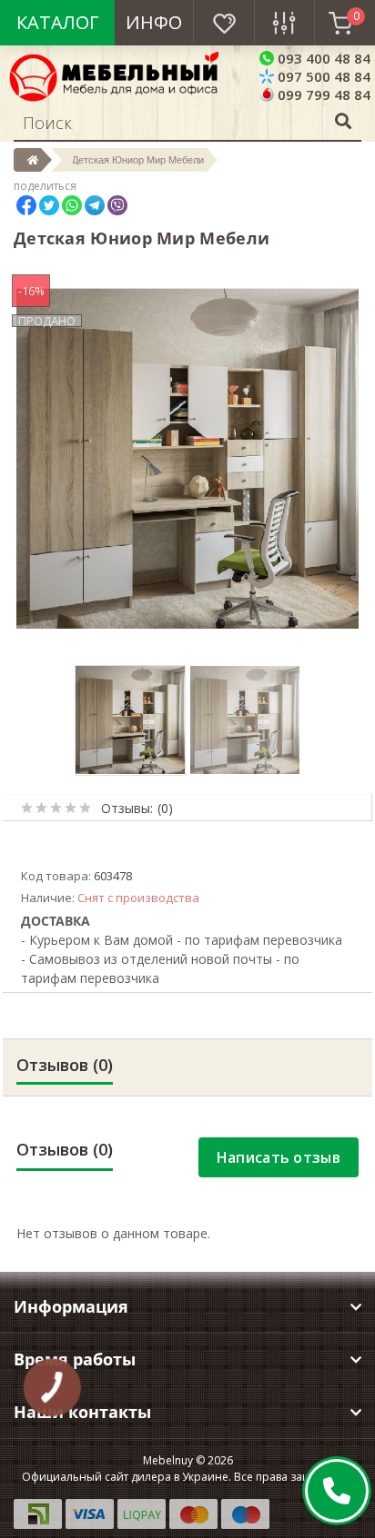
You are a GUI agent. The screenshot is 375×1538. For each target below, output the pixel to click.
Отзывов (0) (64, 1065)
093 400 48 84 (322, 58)
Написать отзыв (278, 1157)
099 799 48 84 (322, 94)
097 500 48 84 (322, 76)
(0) (165, 808)
